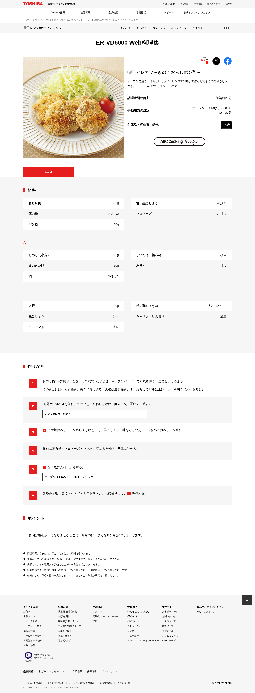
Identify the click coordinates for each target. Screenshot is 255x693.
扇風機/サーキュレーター (105, 616)
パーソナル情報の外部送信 (81, 683)
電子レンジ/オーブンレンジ (44, 20)
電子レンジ (29, 616)
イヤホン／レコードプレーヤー (143, 640)
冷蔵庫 (26, 611)
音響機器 (141, 12)
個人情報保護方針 (55, 683)
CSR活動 (77, 671)
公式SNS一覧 (123, 683)
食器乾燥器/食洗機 (32, 640)
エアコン (97, 611)
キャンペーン (179, 28)
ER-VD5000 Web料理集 (98, 20)
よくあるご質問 (170, 635)
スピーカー (133, 635)
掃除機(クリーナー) (68, 621)
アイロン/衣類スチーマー (71, 626)
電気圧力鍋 (29, 631)
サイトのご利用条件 (32, 683)
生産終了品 (167, 631)
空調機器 (113, 12)
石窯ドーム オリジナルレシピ (71, 20)
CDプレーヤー (135, 621)
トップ (26, 20)
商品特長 (142, 28)
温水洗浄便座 (65, 631)
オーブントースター (33, 626)
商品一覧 (126, 28)
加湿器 (96, 621)
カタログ (197, 28)
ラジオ (131, 631)
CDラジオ (132, 616)
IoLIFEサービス (170, 640)
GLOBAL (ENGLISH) (222, 683)
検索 (229, 4)
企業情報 (184, 4)
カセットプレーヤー (138, 626)
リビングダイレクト (207, 611)
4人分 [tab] (48, 172)
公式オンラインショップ (197, 12)
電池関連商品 (65, 640)
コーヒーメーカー (32, 635)
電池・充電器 (65, 635)
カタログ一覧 (169, 621)
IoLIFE (228, 28)
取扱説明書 (167, 626)
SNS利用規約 (105, 683)
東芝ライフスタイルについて (53, 671)
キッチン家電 (57, 12)
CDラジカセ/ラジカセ (138, 611)
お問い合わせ (169, 4)
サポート (169, 12)
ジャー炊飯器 (30, 621)
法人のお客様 (213, 4)
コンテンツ (158, 28)
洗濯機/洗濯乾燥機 (67, 611)
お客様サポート (170, 611)
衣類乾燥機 (63, 616)
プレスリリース (109, 671)
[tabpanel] (127, 265)
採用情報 (198, 4)
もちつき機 (29, 645)
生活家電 (85, 12)
